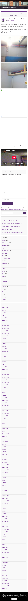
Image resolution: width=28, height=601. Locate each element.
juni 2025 (4, 312)
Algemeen (4, 240)
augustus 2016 (5, 562)
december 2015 (5, 583)
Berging (3, 248)
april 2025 (4, 315)
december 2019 (5, 462)
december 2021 (5, 405)
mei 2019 (4, 480)
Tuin (3, 289)
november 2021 (5, 408)
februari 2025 (5, 320)
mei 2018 (4, 511)
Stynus (9, 20)
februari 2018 (5, 516)
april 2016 (4, 573)
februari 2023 (5, 369)
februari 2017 (5, 547)
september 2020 (5, 439)
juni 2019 (4, 477)
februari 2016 (5, 578)
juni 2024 (4, 338)
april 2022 (4, 395)
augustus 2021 (5, 415)
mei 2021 (4, 423)
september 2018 (5, 500)
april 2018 (4, 513)
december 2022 (5, 374)
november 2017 (5, 524)
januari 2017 (4, 549)
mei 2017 (4, 539)
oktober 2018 (5, 498)
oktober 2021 (5, 410)
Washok (3, 291)
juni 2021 (4, 421)
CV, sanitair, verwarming (7, 258)
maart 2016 (4, 575)
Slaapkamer (4, 286)
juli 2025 (4, 310)
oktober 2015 (5, 588)
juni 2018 (4, 508)
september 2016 (5, 560)
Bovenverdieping (5, 250)
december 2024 (5, 325)
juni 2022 (4, 390)
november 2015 (5, 585)
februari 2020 (5, 457)
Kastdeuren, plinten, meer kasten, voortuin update (12, 232)
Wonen (3, 297)
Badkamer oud (5, 245)
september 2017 (5, 529)
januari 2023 (4, 372)
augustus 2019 (5, 472)
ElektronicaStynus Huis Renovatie (9, 7)
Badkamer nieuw (5, 242)
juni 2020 (4, 446)
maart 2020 (4, 454)
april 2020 (4, 451)
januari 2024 (4, 348)
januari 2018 (4, 518)
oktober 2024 (5, 330)
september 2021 (5, 413)
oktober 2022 (5, 379)
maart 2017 (4, 544)
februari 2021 (5, 428)
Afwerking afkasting (13, 15)
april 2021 (4, 426)
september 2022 (5, 382)
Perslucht (4, 284)
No (15, 598)
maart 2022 (4, 397)
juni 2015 (4, 591)
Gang (3, 266)
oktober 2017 (5, 526)
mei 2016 (4, 570)
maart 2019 (4, 485)
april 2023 (4, 364)
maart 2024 (4, 346)
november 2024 (5, 328)
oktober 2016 (5, 557)
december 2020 (5, 433)
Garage (3, 268)
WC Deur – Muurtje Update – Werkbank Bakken (12, 223)
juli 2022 (4, 387)
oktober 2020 (5, 436)
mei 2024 (4, 341)
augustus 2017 (5, 531)
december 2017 (5, 521)
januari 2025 (4, 323)
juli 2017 (4, 534)
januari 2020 (4, 459)
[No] (26, 596)
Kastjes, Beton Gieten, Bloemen (8, 229)
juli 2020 (4, 444)
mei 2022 (4, 392)
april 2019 (4, 482)
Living (3, 279)
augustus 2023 (5, 354)
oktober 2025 (5, 307)
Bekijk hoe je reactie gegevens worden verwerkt (12, 209)
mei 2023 (4, 361)
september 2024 (5, 333)
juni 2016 (4, 567)
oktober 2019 (5, 467)
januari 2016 (4, 580)
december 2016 (5, 552)
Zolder (3, 299)
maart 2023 (4, 366)
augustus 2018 (5, 503)
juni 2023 (4, 359)
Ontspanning (4, 281)
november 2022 (5, 377)
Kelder (12, 20)
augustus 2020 (5, 441)
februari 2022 (5, 400)
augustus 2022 (5, 384)
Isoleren (3, 271)
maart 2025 (4, 317)
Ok (12, 598)
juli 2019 (4, 475)
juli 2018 (4, 506)
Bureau (3, 255)
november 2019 (5, 464)
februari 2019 (5, 488)
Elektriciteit (4, 263)
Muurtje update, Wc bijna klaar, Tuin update (11, 220)
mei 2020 (4, 449)
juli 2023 (4, 356)
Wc (2, 294)
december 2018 (5, 493)
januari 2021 (4, 431)
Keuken (3, 276)
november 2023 (5, 351)
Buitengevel (4, 253)
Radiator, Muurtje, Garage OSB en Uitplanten (11, 226)
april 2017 (4, 542)
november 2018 (5, 495)
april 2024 (4, 343)
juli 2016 (4, 565)
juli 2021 (4, 418)
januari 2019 (4, 490)
